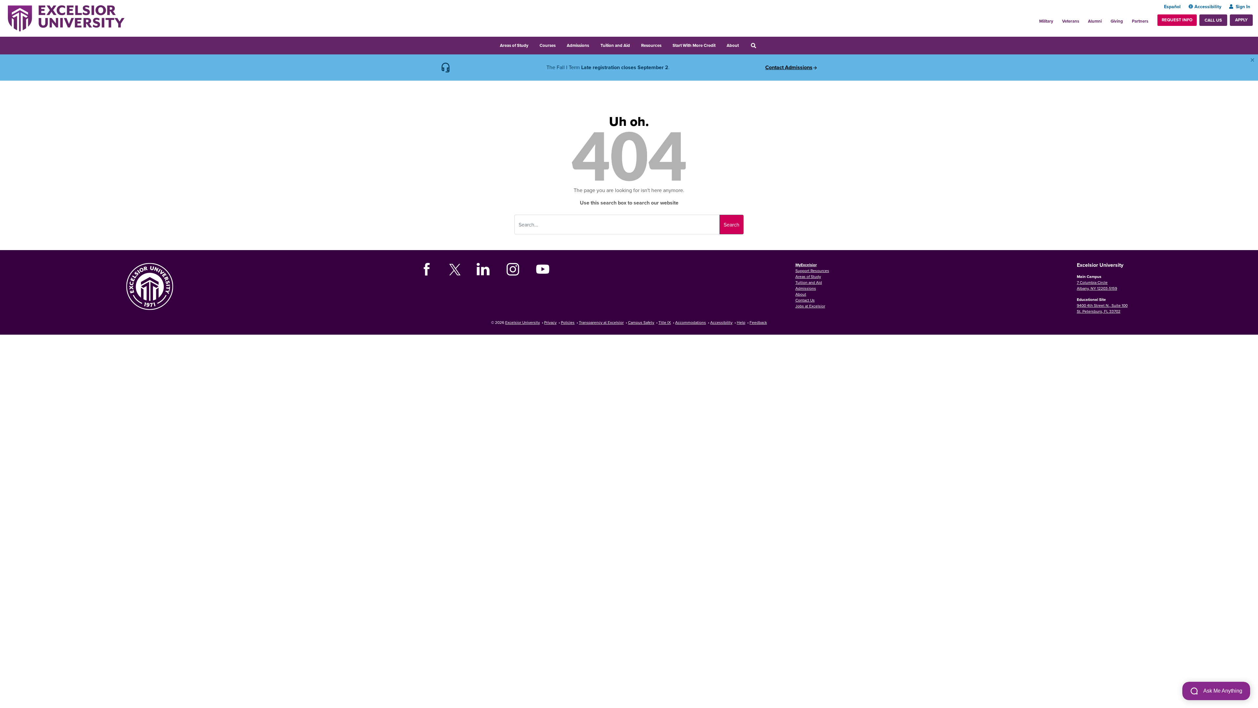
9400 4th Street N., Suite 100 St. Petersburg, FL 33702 (1102, 308)
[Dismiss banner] (1252, 60)
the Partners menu (1151, 19)
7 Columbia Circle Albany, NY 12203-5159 (1097, 285)
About (733, 45)
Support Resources (812, 270)
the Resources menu (666, 44)
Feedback (758, 322)
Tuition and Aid (615, 45)
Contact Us (805, 300)
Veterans (1070, 21)
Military (1046, 21)
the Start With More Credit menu (720, 44)
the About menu (743, 44)
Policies (568, 322)
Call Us (1213, 20)
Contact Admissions (788, 67)
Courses (548, 45)
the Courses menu (560, 44)
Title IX (664, 322)
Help (741, 322)
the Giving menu (1127, 19)
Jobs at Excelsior (810, 306)
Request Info (1177, 20)
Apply (1241, 20)
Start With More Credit (694, 45)
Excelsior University (522, 322)
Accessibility (1207, 6)
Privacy (550, 322)
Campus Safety (641, 322)
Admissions (578, 45)
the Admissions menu (593, 44)
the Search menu (762, 44)
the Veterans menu (1083, 19)
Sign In (1243, 6)
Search (731, 224)
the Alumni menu (1105, 19)
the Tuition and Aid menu (634, 44)
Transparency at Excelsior (601, 322)
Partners (1140, 21)
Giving (1117, 21)
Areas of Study (514, 45)
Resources (651, 45)
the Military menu (1057, 19)
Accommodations (690, 322)
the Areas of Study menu (533, 44)
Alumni (1095, 21)
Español (1172, 6)
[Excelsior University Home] (66, 17)
